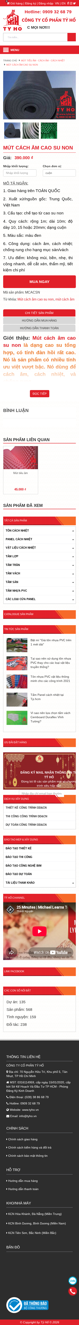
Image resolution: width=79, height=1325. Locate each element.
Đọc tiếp (40, 393)
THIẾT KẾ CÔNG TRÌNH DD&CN (26, 807)
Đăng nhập (46, 3)
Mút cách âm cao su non (35, 299)
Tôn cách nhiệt (17, 530)
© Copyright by (30, 1322)
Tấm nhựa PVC (16, 590)
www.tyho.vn (30, 1109)
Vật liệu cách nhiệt (21, 547)
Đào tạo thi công (19, 857)
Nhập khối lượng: (16, 166)
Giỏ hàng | (16, 3)
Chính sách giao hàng (22, 1139)
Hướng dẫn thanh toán (23, 1189)
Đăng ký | (32, 3)
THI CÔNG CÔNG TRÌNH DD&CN (26, 816)
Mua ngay (39, 282)
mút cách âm (64, 299)
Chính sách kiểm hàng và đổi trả (29, 1147)
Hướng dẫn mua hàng (22, 1180)
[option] (39, 95)
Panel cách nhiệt (19, 539)
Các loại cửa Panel (21, 599)
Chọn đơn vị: (52, 166)
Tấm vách (13, 573)
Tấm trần (13, 565)
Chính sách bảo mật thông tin (27, 1155)
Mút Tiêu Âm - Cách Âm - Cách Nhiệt (43, 60)
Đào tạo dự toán (19, 874)
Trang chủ (10, 60)
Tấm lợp (12, 556)
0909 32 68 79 (57, 11)
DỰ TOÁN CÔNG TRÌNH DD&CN (26, 824)
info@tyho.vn (28, 1116)
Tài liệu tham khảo (20, 882)
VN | (58, 3)
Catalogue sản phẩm (18, 614)
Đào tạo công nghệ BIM (24, 865)
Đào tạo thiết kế (19, 848)
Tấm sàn (12, 582)
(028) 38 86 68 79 (37, 1097)
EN (64, 3)
